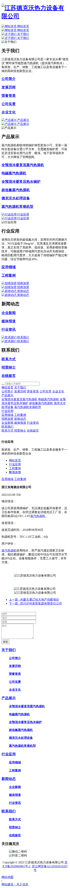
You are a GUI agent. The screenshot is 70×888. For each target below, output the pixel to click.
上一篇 (34, 599)
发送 (5, 641)
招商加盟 (7, 418)
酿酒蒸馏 (15, 472)
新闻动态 (20, 418)
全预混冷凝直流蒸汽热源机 (19, 399)
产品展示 (7, 395)
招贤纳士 (20, 430)
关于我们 (20, 387)
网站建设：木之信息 (14, 884)
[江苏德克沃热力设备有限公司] (35, 16)
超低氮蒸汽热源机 (41, 403)
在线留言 (33, 430)
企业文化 (58, 391)
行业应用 (7, 411)
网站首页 (7, 387)
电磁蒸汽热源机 (48, 399)
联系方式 (7, 430)
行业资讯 (33, 422)
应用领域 (7, 414)
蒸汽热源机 (37, 516)
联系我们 (7, 426)
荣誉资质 (33, 391)
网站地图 (7, 877)
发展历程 (20, 391)
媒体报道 (20, 422)
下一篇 (35, 603)
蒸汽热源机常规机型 (27, 407)
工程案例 (20, 414)
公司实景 (46, 391)
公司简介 (7, 391)
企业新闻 (7, 422)
